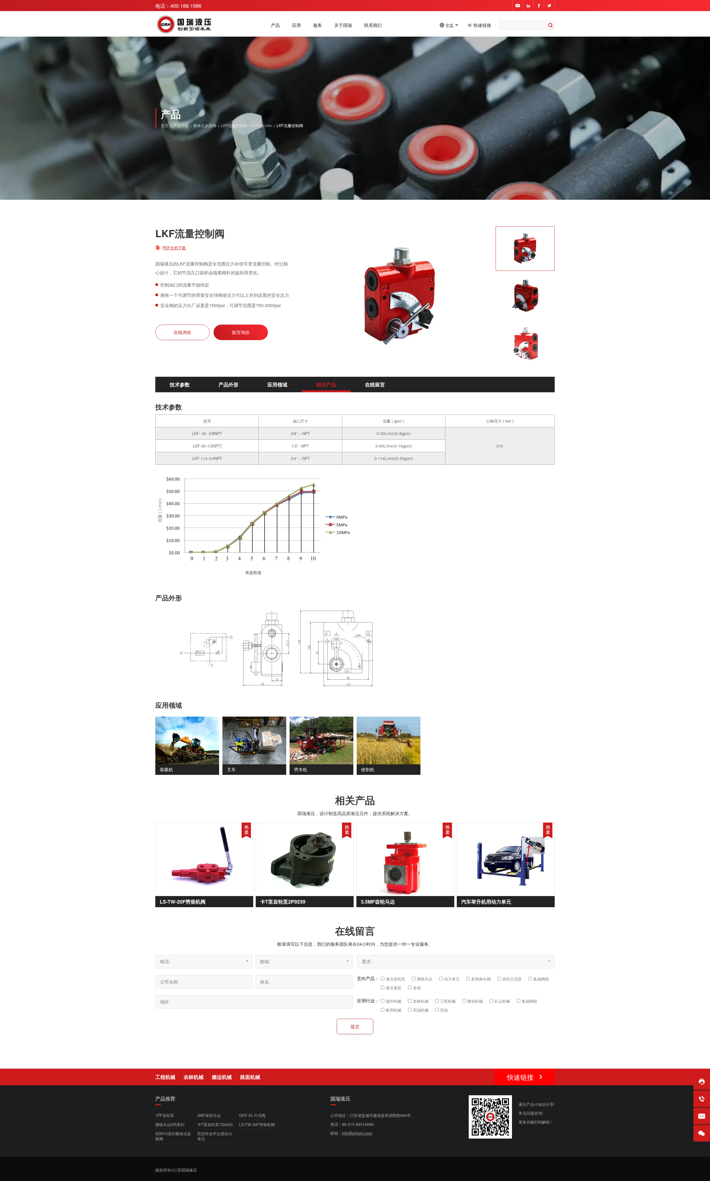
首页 (165, 125)
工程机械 (165, 1077)
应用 (296, 25)
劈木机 (300, 769)
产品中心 (181, 125)
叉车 (231, 769)
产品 (275, 25)
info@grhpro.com (357, 1133)
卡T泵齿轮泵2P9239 (282, 901)
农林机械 (194, 1077)
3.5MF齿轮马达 (378, 901)
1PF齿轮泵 (164, 1115)
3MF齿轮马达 (209, 1115)
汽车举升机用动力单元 (486, 901)
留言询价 (241, 332)
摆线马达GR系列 (169, 1124)
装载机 (166, 769)
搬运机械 (222, 1077)
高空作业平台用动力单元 (214, 1136)
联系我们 (373, 25)
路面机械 (250, 1077)
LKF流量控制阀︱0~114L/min (246, 125)
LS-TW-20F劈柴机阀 (183, 901)
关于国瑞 (343, 25)
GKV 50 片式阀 (252, 1115)
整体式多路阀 (204, 125)
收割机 (367, 769)
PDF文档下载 (174, 248)
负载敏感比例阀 (514, 1078)
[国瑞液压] (184, 25)
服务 (317, 25)
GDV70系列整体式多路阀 (173, 1136)
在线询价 (182, 332)
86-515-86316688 (358, 1124)
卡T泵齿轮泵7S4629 (215, 1124)
